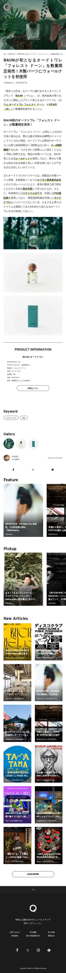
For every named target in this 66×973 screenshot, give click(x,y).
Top (5, 54)
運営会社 (51, 936)
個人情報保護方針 (33, 936)
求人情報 (51, 932)
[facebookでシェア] (13, 469)
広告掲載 (33, 932)
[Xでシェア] (33, 469)
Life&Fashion (12, 54)
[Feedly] (49, 949)
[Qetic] (7, 7)
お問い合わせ (15, 932)
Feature (11, 479)
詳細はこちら (33, 388)
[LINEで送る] (52, 469)
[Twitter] (28, 949)
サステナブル (11, 418)
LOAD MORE (33, 874)
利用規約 (14, 936)
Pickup (10, 548)
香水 (24, 418)
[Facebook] (17, 949)
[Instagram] (38, 949)
